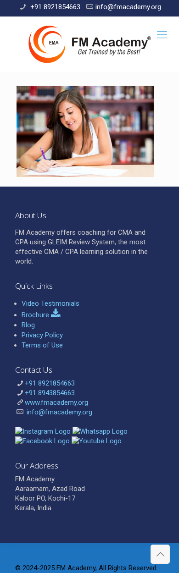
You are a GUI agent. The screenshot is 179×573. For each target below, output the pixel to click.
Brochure (36, 315)
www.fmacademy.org (56, 402)
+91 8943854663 (50, 393)
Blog (28, 325)
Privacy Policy (42, 335)
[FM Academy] (89, 44)
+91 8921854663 (54, 7)
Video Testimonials (50, 303)
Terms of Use (42, 345)
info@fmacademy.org (128, 7)
